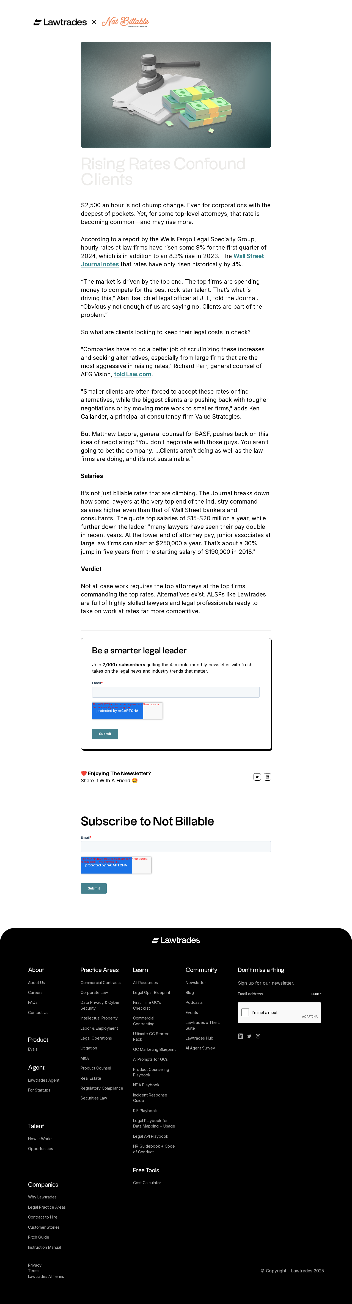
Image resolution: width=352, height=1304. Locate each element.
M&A (85, 1058)
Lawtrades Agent (43, 1080)
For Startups (39, 1090)
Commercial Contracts (101, 982)
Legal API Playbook (150, 1136)
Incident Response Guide (150, 1098)
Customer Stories (44, 1227)
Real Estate (91, 1078)
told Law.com (132, 374)
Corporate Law (94, 992)
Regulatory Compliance (102, 1088)
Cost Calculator (147, 1182)
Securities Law (94, 1098)
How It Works (40, 1138)
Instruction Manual (44, 1247)
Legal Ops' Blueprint (151, 992)
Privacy (35, 1265)
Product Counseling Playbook (151, 1072)
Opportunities (40, 1148)
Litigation (89, 1048)
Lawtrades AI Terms (46, 1276)
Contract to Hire (42, 1217)
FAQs (32, 1002)
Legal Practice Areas (47, 1207)
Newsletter (196, 982)
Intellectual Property (99, 1018)
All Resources (145, 982)
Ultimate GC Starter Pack (151, 1036)
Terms (33, 1270)
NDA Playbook (146, 1084)
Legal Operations (96, 1038)
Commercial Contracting (144, 1021)
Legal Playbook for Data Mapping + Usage (154, 1123)
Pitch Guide (38, 1237)
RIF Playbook (145, 1110)
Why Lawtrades (42, 1197)
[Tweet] (257, 776)
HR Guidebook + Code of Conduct (154, 1149)
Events (192, 1012)
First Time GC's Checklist (147, 1005)
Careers (35, 992)
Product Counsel (96, 1068)
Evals (32, 1049)
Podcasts (194, 1002)
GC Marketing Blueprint (154, 1049)
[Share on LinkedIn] (267, 776)
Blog (190, 992)
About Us (36, 982)
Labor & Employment (99, 1028)
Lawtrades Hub (199, 1038)
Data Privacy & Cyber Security (101, 1005)
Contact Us (38, 1012)
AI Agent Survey (200, 1048)
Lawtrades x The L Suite (203, 1025)
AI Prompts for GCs (150, 1059)
